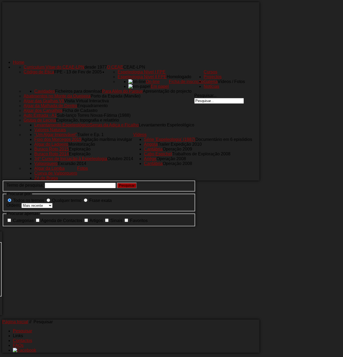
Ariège (150, 158)
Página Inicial (15, 322)
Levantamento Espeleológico (166, 125)
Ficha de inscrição (186, 81)
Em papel (160, 86)
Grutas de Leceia (40, 120)
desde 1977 (95, 67)
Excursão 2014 (72, 163)
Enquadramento (92, 105)
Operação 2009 (177, 149)
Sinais (117, 220)
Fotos (82, 168)
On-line (153, 81)
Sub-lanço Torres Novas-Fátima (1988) (94, 115)
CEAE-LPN (134, 67)
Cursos (210, 72)
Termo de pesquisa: (25, 185)
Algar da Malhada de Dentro (50, 105)
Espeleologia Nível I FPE (142, 72)
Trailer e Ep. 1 (90, 134)
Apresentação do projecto (167, 91)
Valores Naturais (50, 129)
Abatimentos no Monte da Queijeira (57, 96)
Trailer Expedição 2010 (180, 144)
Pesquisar (127, 185)
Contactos (22, 340)
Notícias (211, 86)
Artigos (97, 220)
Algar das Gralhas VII (44, 101)
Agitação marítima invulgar (106, 139)
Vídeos (140, 134)
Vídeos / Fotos (231, 81)
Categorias (24, 220)
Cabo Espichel (158, 154)
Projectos (213, 76)
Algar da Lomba (49, 168)
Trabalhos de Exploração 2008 (201, 154)
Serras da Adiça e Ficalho (114, 125)
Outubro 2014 (120, 158)
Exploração (80, 149)
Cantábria (153, 149)
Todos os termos (28, 200)
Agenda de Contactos (62, 220)
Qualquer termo (66, 200)
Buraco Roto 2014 (51, 154)
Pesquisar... (205, 95)
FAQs (18, 345)
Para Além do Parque (122, 91)
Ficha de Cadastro (80, 110)
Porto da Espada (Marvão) (115, 96)
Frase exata (100, 200)
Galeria (211, 81)
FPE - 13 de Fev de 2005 (78, 72)
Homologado (179, 76)
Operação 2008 (171, 158)
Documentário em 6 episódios (223, 139)
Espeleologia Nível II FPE (142, 76)
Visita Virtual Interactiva (86, 101)
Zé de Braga (46, 178)
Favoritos (139, 220)
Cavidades (44, 91)
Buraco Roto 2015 (51, 149)
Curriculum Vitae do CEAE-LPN (54, 67)
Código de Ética (39, 72)
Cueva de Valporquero (55, 173)
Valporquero (46, 163)
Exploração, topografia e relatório (87, 120)
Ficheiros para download (78, 91)
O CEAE (115, 67)
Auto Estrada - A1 (40, 115)
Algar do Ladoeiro (51, 144)
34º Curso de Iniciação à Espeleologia (70, 158)
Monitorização (81, 144)
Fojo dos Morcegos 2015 (57, 139)
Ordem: (13, 205)
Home (18, 62)
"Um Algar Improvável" (55, 134)
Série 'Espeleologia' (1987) (169, 139)
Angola (151, 144)
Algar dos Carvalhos (43, 110)
